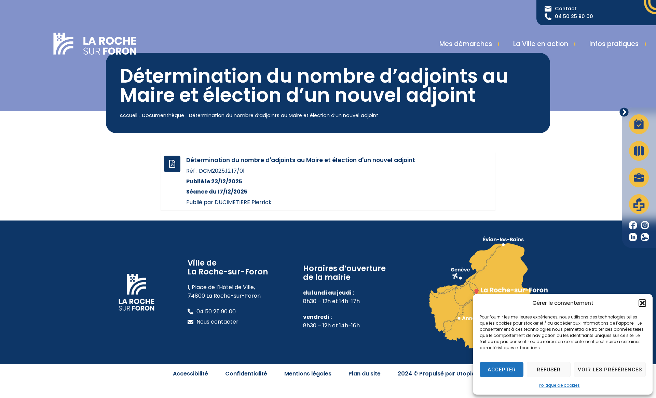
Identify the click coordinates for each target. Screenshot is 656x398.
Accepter (502, 370)
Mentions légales (307, 374)
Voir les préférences (610, 370)
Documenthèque (163, 115)
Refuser (549, 370)
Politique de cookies (559, 385)
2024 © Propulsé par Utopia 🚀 (440, 374)
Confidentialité (246, 374)
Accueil (128, 115)
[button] (642, 303)
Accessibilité (190, 374)
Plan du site (364, 374)
